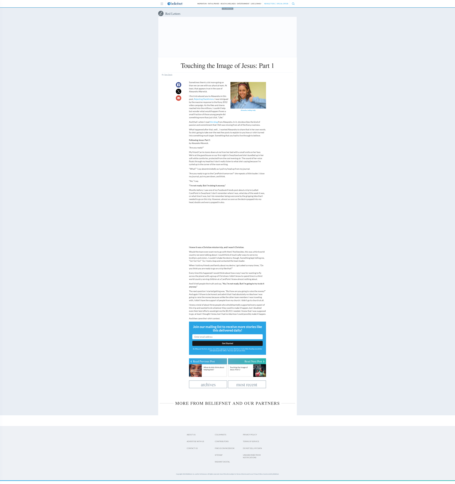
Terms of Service (251, 441)
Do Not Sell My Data (252, 448)
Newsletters (269, 4)
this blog (214, 122)
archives (208, 384)
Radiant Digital (222, 462)
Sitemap (218, 455)
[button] (293, 3)
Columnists (227, 8)
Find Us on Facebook (224, 448)
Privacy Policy (250, 435)
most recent (246, 384)
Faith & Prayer (213, 4)
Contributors (222, 441)
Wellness (228, 4)
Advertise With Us (195, 441)
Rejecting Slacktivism (204, 99)
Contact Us (192, 448)
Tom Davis (168, 74)
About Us (191, 435)
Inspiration (202, 4)
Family (256, 4)
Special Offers (282, 4)
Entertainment (243, 4)
